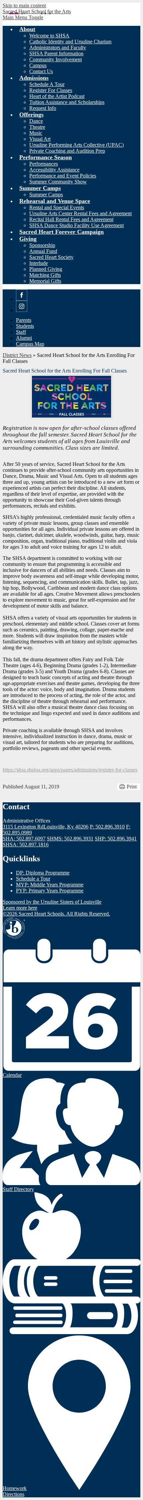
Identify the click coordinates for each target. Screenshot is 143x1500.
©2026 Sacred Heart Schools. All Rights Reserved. (56, 914)
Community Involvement (55, 59)
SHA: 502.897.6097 (24, 838)
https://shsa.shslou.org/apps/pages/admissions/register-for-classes (70, 770)
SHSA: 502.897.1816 (26, 844)
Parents (23, 320)
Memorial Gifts (45, 281)
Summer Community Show (58, 181)
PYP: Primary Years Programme (49, 890)
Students (25, 326)
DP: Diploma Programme (43, 872)
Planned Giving (45, 269)
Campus (38, 65)
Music (35, 133)
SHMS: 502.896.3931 (70, 838)
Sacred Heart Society (51, 257)
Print (132, 786)
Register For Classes (50, 90)
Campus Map (30, 344)
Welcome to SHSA (49, 35)
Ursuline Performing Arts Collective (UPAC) (76, 145)
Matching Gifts (45, 275)
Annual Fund (43, 251)
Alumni (24, 338)
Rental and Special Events (56, 207)
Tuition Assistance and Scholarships (66, 102)
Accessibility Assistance (54, 170)
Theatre (37, 127)
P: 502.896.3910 (107, 826)
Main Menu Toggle (23, 17)
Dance (36, 121)
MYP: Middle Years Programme (49, 884)
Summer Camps (46, 194)
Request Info (42, 108)
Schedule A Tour (47, 84)
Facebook (21, 300)
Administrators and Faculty (57, 47)
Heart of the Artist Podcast (56, 96)
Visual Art (40, 139)
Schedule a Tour (33, 878)
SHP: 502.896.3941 (116, 838)
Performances (43, 164)
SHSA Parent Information (56, 53)
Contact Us (41, 71)
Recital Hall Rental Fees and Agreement (71, 219)
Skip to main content (24, 5)
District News (17, 355)
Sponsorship (42, 245)
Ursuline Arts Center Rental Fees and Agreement (80, 213)
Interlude (38, 263)
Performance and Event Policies (62, 175)
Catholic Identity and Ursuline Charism (70, 41)
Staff (21, 332)
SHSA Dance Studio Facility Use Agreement (76, 225)
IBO (14, 928)
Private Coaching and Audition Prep (67, 151)
